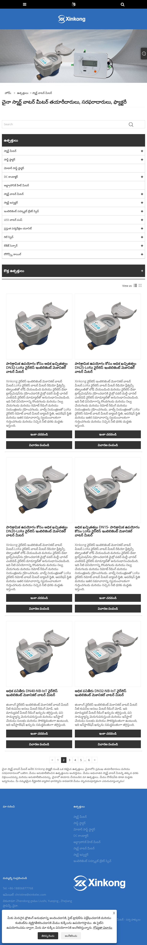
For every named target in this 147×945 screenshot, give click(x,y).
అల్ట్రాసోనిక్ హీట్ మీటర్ (16, 185)
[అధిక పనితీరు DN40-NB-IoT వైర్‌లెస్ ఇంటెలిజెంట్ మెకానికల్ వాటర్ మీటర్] (39, 654)
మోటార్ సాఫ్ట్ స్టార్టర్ (14, 168)
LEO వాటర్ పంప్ (13, 220)
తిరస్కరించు (48, 936)
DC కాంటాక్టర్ (11, 176)
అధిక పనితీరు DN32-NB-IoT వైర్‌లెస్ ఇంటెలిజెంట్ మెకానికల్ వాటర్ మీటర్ (100, 692)
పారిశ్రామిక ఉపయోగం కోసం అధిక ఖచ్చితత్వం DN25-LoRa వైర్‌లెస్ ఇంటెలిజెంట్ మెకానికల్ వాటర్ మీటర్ (105, 367)
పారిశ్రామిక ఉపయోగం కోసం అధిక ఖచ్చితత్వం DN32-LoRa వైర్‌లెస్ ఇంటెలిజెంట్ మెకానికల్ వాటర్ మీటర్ (37, 367)
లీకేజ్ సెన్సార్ (10, 245)
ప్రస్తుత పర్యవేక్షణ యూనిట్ (18, 228)
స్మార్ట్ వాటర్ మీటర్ (14, 194)
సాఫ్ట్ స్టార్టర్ (9, 159)
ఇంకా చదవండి (39, 434)
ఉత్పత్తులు (22, 93)
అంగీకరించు (71, 936)
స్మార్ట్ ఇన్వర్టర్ (11, 202)
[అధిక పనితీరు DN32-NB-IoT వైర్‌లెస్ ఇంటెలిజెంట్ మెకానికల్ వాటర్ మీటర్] (108, 654)
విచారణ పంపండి (39, 445)
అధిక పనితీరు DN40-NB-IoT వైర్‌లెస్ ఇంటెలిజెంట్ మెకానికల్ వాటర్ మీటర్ (32, 692)
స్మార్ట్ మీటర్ (10, 151)
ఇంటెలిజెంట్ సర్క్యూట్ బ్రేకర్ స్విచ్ (21, 211)
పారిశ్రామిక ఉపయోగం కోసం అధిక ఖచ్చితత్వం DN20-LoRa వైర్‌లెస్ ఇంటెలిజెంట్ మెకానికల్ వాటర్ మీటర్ (37, 531)
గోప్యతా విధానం (102, 927)
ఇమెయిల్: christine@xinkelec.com (24, 894)
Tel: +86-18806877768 (18, 888)
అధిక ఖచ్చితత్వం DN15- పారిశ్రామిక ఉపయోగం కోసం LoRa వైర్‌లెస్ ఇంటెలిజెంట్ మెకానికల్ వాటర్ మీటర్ (107, 531)
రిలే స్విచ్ (8, 237)
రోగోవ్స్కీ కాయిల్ (12, 254)
